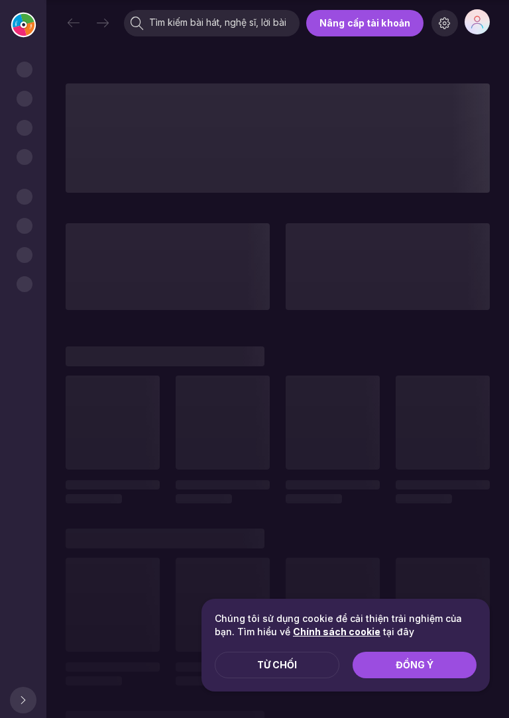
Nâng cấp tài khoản (364, 22)
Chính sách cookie (336, 631)
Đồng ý (414, 664)
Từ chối (277, 664)
